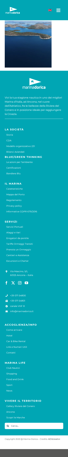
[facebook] (6, 283)
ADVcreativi (54, 439)
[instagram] (20, 283)
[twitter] (13, 283)
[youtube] (26, 283)
